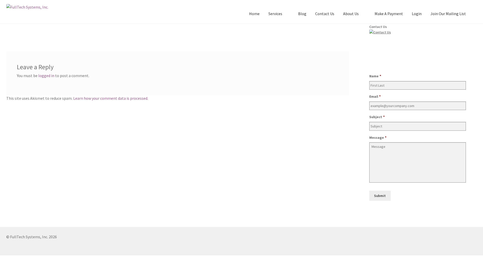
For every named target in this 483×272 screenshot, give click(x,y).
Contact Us (324, 13)
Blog (302, 13)
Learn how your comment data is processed (110, 98)
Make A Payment (389, 13)
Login (417, 13)
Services (275, 13)
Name (375, 76)
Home (254, 13)
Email (375, 96)
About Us (351, 13)
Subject (377, 117)
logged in (46, 75)
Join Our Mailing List (448, 13)
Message (377, 137)
